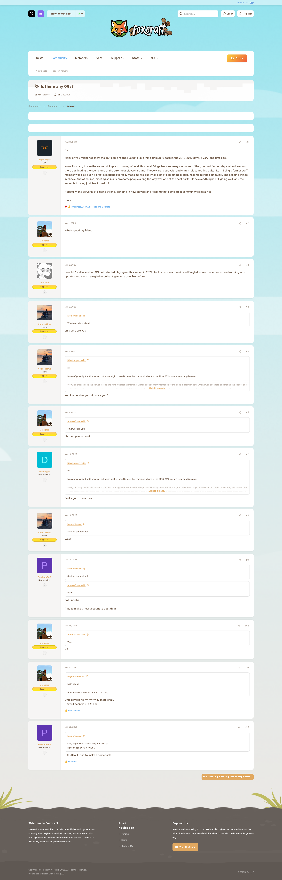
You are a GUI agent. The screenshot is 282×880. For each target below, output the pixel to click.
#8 (247, 515)
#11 (247, 667)
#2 (247, 223)
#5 (247, 351)
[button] (117, 58)
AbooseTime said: (76, 421)
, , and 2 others (90, 207)
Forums (125, 834)
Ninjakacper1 (44, 94)
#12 (247, 727)
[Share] (240, 142)
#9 (247, 560)
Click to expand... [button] (157, 388)
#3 (247, 265)
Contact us (127, 846)
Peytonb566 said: (76, 676)
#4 (247, 307)
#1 (247, 142)
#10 (247, 626)
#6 (247, 412)
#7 (247, 454)
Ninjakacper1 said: (76, 360)
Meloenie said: (74, 315)
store (124, 840)
